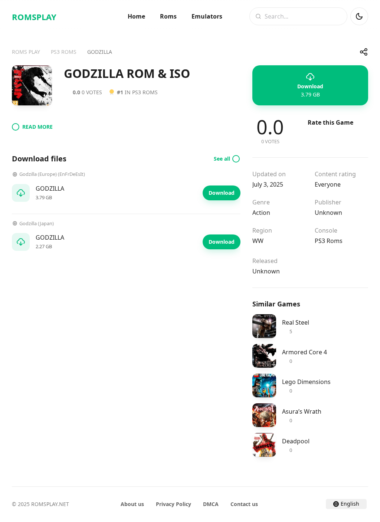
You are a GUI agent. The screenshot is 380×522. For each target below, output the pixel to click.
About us (132, 504)
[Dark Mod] (359, 16)
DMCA (211, 504)
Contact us (244, 504)
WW (257, 241)
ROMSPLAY (34, 16)
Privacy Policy (173, 504)
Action (261, 213)
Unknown (328, 213)
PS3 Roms (329, 241)
